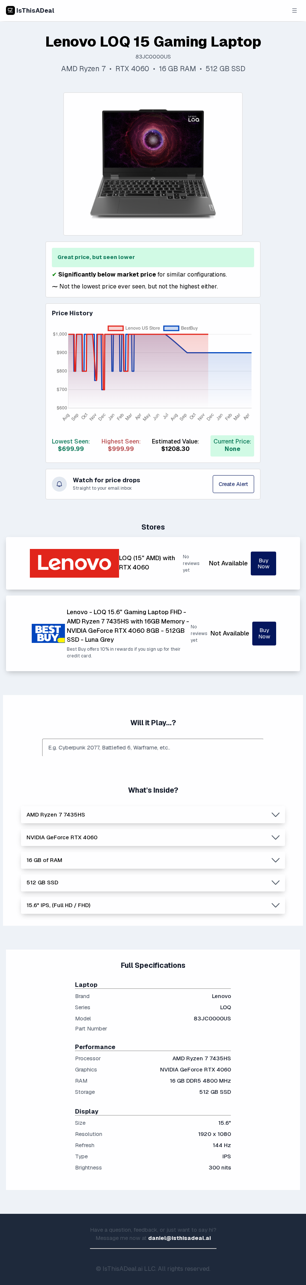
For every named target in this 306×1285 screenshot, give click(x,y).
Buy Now (263, 563)
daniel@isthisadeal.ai (179, 1237)
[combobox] (153, 748)
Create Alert (233, 483)
